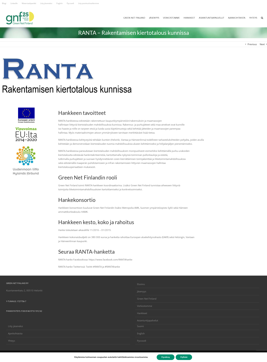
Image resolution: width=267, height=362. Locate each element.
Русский (141, 340)
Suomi (140, 326)
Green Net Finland (146, 298)
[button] (262, 18)
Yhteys (11, 340)
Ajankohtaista (15, 333)
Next (262, 44)
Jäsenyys (141, 291)
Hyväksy (165, 357)
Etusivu (141, 284)
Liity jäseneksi (15, 326)
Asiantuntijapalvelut (147, 320)
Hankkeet (142, 313)
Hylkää (183, 357)
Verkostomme (144, 305)
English (141, 333)
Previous (252, 44)
